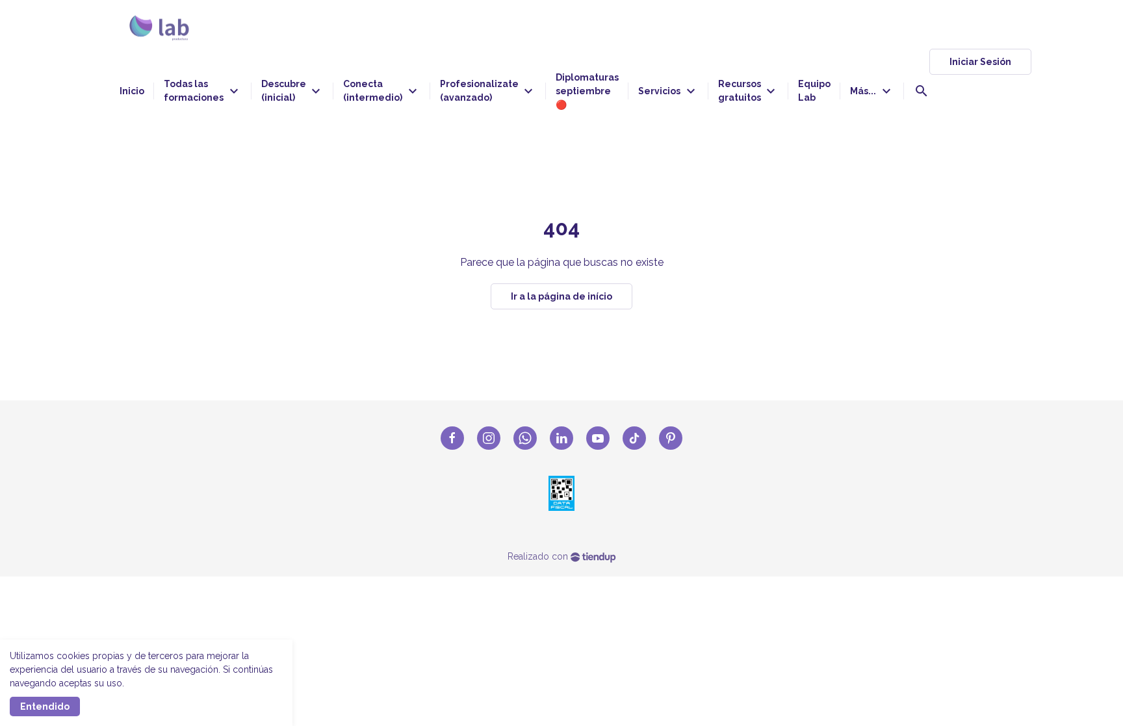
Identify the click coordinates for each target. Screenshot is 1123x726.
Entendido (45, 706)
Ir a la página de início (561, 296)
